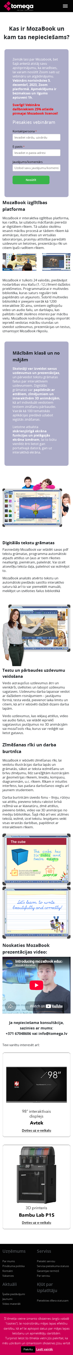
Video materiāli (11, 1304)
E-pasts (19, 146)
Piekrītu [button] (28, 1349)
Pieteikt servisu (46, 1261)
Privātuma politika (13, 1266)
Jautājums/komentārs (28, 162)
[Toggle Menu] (65, 6)
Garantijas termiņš (48, 1271)
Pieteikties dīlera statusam (53, 1300)
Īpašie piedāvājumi (13, 1294)
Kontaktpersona (25, 131)
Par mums (8, 1261)
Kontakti (7, 1271)
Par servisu (43, 1276)
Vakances (8, 1276)
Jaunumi (7, 1299)
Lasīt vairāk (44, 1349)
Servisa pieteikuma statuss (53, 1266)
